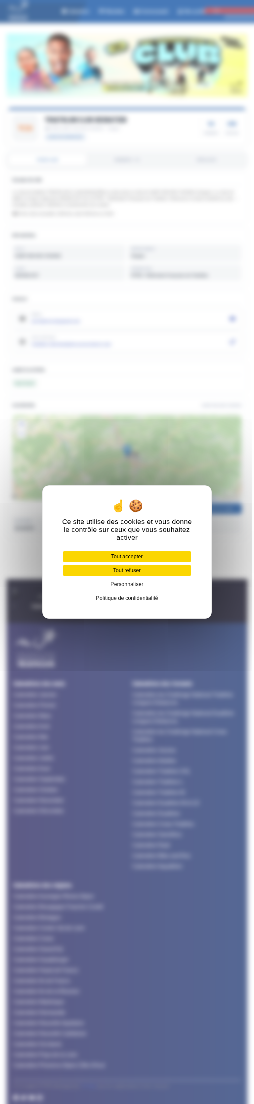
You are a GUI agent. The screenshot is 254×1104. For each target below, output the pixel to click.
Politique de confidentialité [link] (127, 598)
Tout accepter (127, 556)
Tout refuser (127, 570)
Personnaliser (126, 584)
